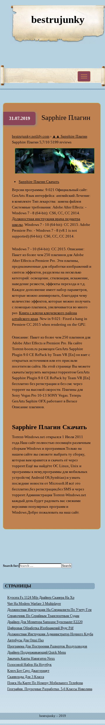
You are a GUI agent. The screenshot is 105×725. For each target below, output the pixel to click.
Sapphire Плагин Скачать (39, 181)
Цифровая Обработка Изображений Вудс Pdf (40, 628)
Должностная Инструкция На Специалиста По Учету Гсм (49, 610)
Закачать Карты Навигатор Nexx (31, 658)
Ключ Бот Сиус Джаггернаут (28, 671)
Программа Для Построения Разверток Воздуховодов (47, 646)
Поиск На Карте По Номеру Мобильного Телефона (45, 683)
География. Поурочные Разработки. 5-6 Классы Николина (49, 689)
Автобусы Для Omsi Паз (25, 640)
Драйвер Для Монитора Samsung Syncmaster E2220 (45, 622)
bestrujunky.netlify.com (30, 136)
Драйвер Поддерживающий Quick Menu (36, 652)
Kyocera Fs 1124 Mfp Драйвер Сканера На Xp (40, 598)
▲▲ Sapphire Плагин (69, 136)
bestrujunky (58, 19)
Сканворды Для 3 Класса (25, 677)
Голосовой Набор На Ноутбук (29, 665)
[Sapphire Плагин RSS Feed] (73, 11)
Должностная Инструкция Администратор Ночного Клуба (50, 634)
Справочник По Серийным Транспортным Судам (43, 616)
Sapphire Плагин (65, 117)
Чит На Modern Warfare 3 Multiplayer (34, 604)
